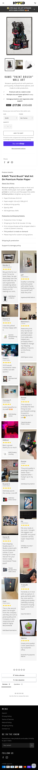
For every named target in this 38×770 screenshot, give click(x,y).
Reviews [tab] (5, 684)
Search (4, 713)
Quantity (6, 122)
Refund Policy (6, 722)
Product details (7, 172)
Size (4, 114)
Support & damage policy (11, 245)
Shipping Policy (7, 726)
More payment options (18, 148)
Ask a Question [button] (19, 680)
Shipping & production (10, 240)
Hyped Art (9, 763)
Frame (21, 114)
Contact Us (6, 729)
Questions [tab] (17, 684)
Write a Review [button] (19, 675)
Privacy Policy (6, 716)
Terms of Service (8, 719)
